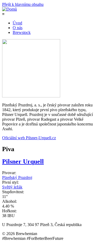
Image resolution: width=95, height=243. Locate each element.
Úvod (17, 23)
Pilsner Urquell (23, 161)
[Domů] (9, 9)
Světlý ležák (12, 187)
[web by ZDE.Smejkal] (91, 236)
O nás (17, 27)
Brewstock (22, 32)
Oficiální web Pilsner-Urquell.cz (29, 138)
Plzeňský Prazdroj (17, 177)
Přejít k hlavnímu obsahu (23, 4)
